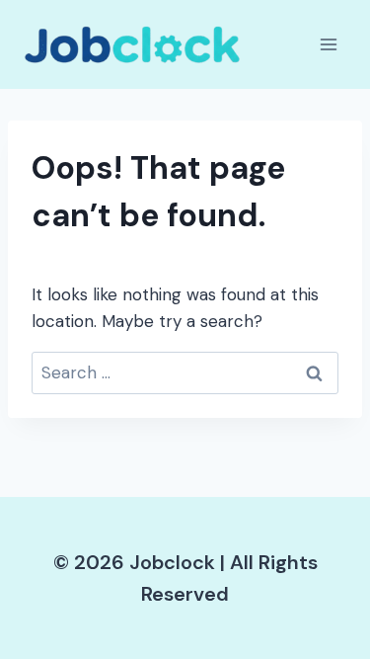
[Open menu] (328, 44)
